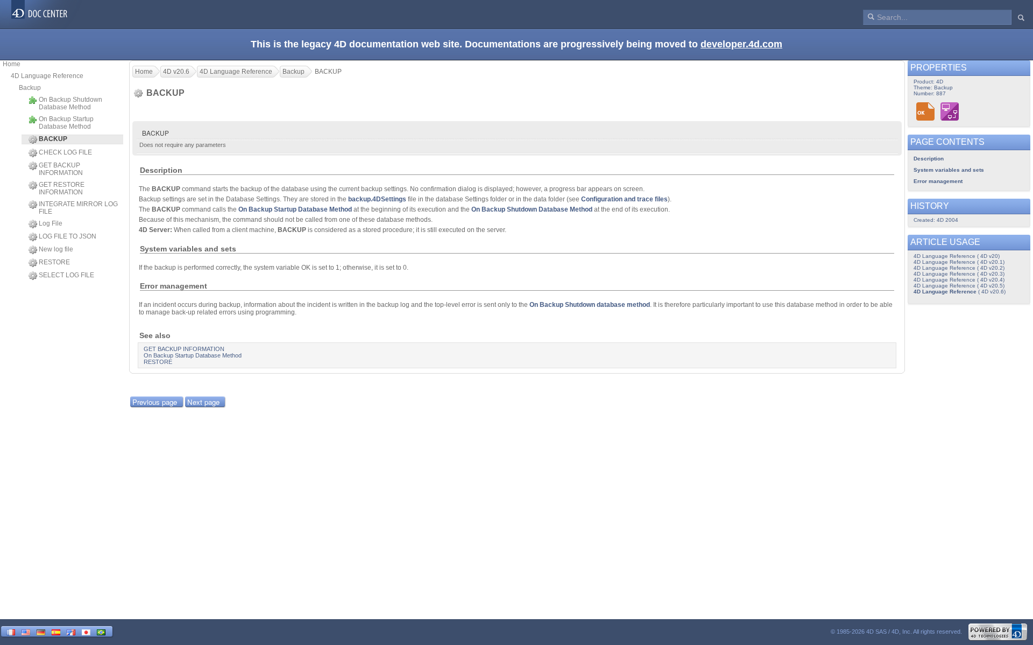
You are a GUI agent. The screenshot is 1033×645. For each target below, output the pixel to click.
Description (929, 159)
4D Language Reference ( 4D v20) (957, 256)
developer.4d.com (741, 44)
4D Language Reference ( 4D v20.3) (959, 274)
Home (11, 64)
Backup (30, 88)
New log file (56, 249)
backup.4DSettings (377, 199)
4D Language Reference (47, 76)
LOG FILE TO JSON (67, 236)
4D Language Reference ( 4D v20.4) (959, 280)
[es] (56, 631)
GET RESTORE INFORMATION (61, 188)
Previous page (154, 402)
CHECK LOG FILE (65, 152)
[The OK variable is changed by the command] (926, 112)
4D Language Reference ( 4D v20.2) (959, 268)
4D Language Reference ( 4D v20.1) (959, 262)
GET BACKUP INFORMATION (61, 169)
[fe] (71, 631)
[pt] (101, 631)
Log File (50, 223)
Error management (938, 181)
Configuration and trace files (624, 199)
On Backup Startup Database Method (66, 122)
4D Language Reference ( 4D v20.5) (959, 286)
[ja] (86, 631)
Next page (203, 402)
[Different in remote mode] (950, 112)
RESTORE (54, 262)
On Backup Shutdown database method (589, 305)
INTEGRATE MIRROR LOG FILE (78, 207)
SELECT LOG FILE (66, 275)
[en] (26, 631)
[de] (41, 631)
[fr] (11, 631)
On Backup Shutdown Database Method (70, 103)
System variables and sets (949, 170)
